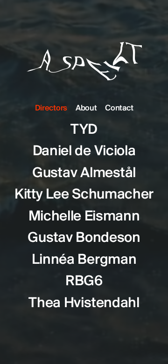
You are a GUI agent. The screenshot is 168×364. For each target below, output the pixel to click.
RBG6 (84, 281)
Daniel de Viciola (84, 151)
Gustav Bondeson (84, 238)
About (86, 108)
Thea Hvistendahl (83, 303)
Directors (51, 108)
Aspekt (84, 54)
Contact (119, 108)
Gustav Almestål (84, 173)
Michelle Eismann (84, 216)
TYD (84, 130)
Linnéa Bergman (84, 260)
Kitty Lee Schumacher (84, 194)
